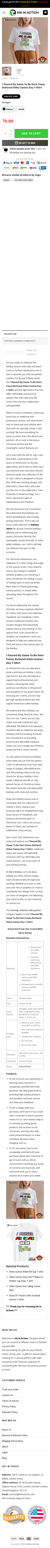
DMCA (5, 1446)
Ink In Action (15, 871)
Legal (4, 1452)
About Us (6, 1429)
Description (10, 334)
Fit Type (6, 102)
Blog (4, 1457)
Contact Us (7, 1395)
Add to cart (31, 133)
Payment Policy (9, 1412)
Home (4, 78)
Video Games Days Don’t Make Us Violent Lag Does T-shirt (36, 272)
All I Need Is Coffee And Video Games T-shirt (11, 230)
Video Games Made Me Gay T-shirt (11, 314)
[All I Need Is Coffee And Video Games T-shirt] (12, 211)
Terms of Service (10, 1400)
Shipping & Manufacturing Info (19, 341)
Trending (13, 78)
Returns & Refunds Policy (14, 1435)
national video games (24, 180)
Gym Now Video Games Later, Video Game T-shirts (12, 272)
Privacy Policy (9, 1406)
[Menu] (4, 12)
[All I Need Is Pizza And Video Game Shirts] (37, 211)
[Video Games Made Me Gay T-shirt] (12, 296)
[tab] (25, 333)
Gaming (6, 180)
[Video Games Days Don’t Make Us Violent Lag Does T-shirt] (37, 253)
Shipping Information (12, 1440)
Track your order (10, 1389)
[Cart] (45, 12)
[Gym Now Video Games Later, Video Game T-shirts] (12, 253)
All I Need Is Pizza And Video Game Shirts (35, 230)
